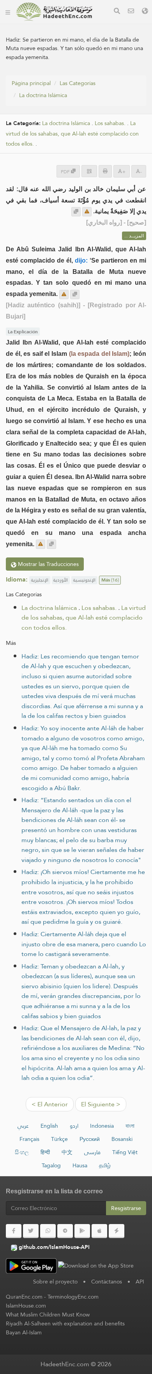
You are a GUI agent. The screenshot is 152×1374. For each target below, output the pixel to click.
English (49, 1126)
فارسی (92, 1152)
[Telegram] (65, 1231)
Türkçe (59, 1139)
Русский (90, 1139)
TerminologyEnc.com (73, 1297)
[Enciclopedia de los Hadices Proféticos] (54, 11)
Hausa (79, 1165)
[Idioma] (145, 12)
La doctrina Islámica (43, 95)
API (140, 1281)
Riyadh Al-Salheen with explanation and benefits (65, 1323)
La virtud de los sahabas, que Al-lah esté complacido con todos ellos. (72, 133)
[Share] (89, 171)
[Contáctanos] (131, 12)
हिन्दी (45, 1152)
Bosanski (122, 1139)
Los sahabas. (110, 123)
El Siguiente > (100, 1104)
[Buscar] (117, 12)
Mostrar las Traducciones (47, 564)
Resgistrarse (126, 1208)
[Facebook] (13, 1231)
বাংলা (129, 1126)
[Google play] (82, 1231)
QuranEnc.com (24, 1297)
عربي (23, 1126)
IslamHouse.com (26, 1306)
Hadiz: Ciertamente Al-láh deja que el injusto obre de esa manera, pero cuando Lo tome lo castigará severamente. (83, 944)
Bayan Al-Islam (24, 1332)
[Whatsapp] (48, 1231)
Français (29, 1139)
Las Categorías (77, 83)
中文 (67, 1152)
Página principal (31, 83)
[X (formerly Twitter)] (31, 1231)
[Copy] (76, 211)
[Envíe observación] (87, 211)
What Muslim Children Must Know (48, 1315)
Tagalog (51, 1165)
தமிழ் (105, 1165)
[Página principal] (8, 11)
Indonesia (102, 1126)
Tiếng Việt (125, 1152)
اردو (74, 1126)
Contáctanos (106, 1281)
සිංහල (22, 1152)
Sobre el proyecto (55, 1281)
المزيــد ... (134, 236)
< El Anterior (50, 1104)
